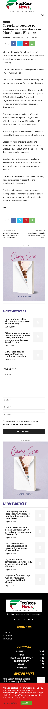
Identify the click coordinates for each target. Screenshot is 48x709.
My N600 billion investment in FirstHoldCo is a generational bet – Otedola (19, 563)
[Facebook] (13, 43)
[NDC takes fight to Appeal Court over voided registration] (38, 355)
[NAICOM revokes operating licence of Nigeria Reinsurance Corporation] (40, 547)
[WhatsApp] (32, 43)
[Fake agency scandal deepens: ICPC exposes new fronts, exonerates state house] (40, 515)
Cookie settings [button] (11, 703)
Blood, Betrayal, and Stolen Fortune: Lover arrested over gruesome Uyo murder (18, 531)
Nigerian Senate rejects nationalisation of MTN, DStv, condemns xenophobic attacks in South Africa (18, 337)
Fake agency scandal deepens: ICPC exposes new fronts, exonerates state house (17, 515)
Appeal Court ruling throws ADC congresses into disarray (18, 321)
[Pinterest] (26, 43)
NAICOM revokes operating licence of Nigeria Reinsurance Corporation (16, 547)
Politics (6, 22)
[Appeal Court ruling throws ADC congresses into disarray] (38, 323)
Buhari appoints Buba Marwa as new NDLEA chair (36, 235)
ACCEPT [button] (26, 703)
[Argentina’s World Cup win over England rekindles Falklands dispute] (40, 579)
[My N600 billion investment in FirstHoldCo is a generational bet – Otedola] (40, 563)
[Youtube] (33, 619)
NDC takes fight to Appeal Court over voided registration (15, 354)
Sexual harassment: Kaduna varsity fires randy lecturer (11, 235)
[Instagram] (19, 619)
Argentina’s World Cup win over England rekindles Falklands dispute (17, 579)
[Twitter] (20, 43)
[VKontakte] (28, 619)
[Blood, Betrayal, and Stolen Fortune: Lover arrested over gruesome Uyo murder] (40, 531)
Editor (7, 37)
